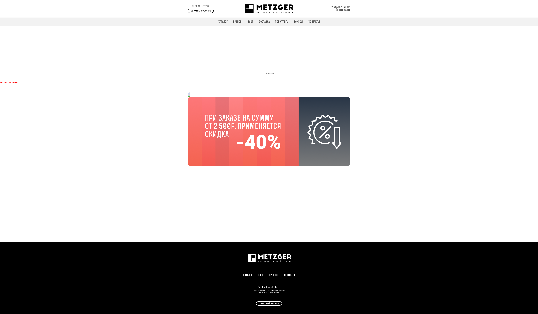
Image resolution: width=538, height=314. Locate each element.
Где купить (281, 22)
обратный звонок (201, 11)
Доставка (264, 22)
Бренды (237, 22)
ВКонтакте (262, 292)
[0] (349, 22)
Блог (250, 22)
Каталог (223, 22)
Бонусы (298, 22)
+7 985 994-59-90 (340, 7)
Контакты (314, 22)
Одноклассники (273, 292)
